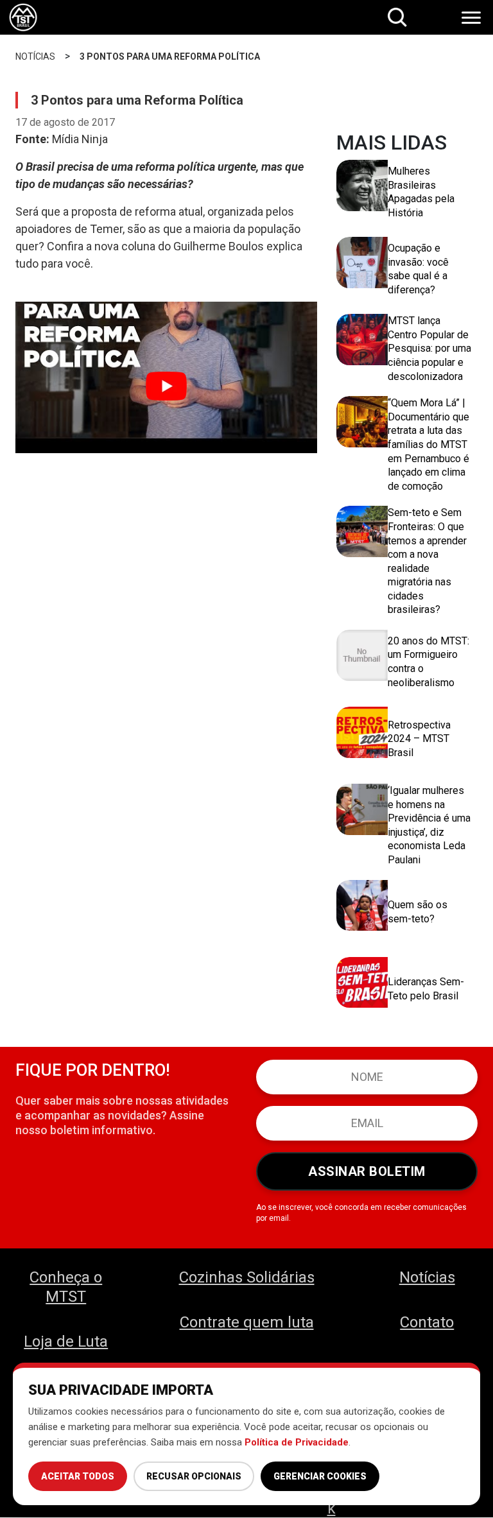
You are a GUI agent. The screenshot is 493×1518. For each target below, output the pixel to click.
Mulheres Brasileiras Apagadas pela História (421, 192)
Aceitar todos (77, 1476)
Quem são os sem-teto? (417, 912)
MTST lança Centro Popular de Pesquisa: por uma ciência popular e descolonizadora (429, 348)
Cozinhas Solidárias (247, 1277)
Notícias (427, 1277)
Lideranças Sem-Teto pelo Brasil (426, 989)
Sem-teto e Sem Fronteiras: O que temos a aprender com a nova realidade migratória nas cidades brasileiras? (427, 561)
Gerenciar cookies (320, 1476)
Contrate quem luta (247, 1322)
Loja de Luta (66, 1341)
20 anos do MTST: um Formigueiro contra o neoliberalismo (428, 662)
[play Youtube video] (166, 386)
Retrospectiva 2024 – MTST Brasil (419, 739)
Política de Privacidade (297, 1442)
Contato (427, 1322)
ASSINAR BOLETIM (367, 1171)
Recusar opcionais (193, 1476)
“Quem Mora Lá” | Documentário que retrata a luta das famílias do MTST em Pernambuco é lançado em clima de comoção (428, 444)
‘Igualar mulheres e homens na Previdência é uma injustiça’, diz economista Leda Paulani (429, 825)
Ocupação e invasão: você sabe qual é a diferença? (418, 269)
